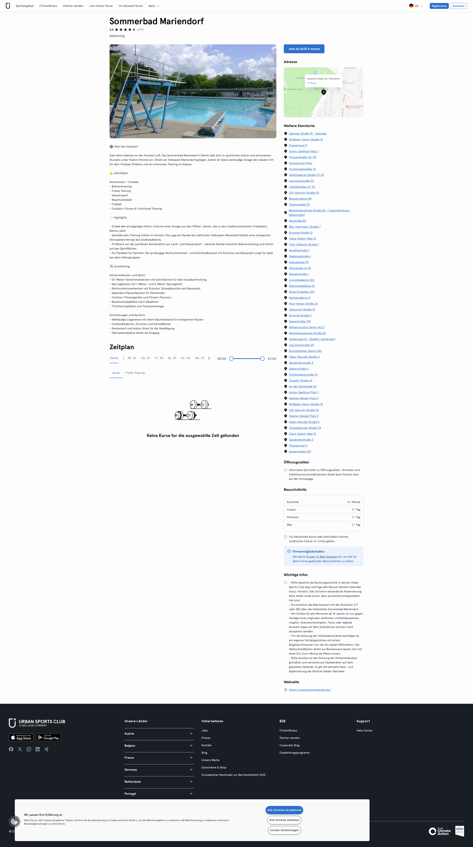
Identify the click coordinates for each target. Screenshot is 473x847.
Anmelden (459, 6)
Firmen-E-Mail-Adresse (321, 556)
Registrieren (439, 6)
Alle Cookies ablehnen (284, 820)
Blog (204, 752)
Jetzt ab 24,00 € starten (304, 49)
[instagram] (29, 749)
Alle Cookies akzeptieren (284, 810)
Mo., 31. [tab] (200, 358)
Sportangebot (25, 6)
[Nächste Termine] (209, 358)
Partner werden (73, 6)
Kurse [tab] (116, 373)
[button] (159, 733)
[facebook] (11, 749)
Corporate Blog (290, 745)
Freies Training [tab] (135, 373)
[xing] (46, 749)
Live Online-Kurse (101, 6)
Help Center (365, 730)
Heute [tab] (114, 358)
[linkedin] (37, 749)
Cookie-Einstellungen (284, 830)
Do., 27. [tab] (146, 358)
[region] (192, 820)
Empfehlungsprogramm (295, 752)
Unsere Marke (211, 760)
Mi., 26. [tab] (132, 358)
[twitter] (20, 749)
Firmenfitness (48, 6)
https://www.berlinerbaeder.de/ (310, 690)
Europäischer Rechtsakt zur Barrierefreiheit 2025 (234, 775)
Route (314, 83)
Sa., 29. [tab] (172, 358)
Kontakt (207, 745)
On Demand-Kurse (131, 6)
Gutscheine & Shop (214, 767)
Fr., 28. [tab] (159, 358)
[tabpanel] (193, 410)
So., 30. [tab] (186, 358)
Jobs (205, 730)
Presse (206, 738)
